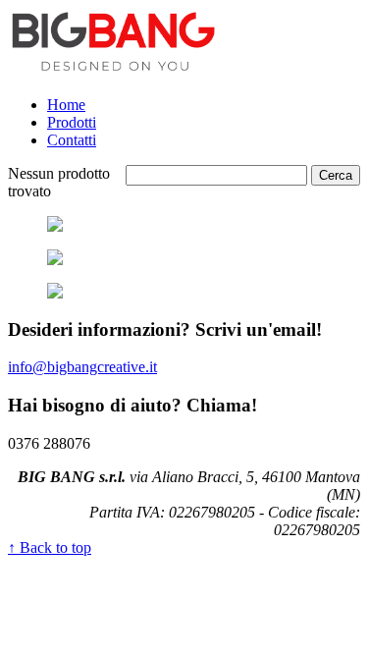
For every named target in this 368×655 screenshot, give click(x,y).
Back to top (49, 547)
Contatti (71, 140)
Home (66, 104)
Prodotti (71, 122)
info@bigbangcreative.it (82, 366)
